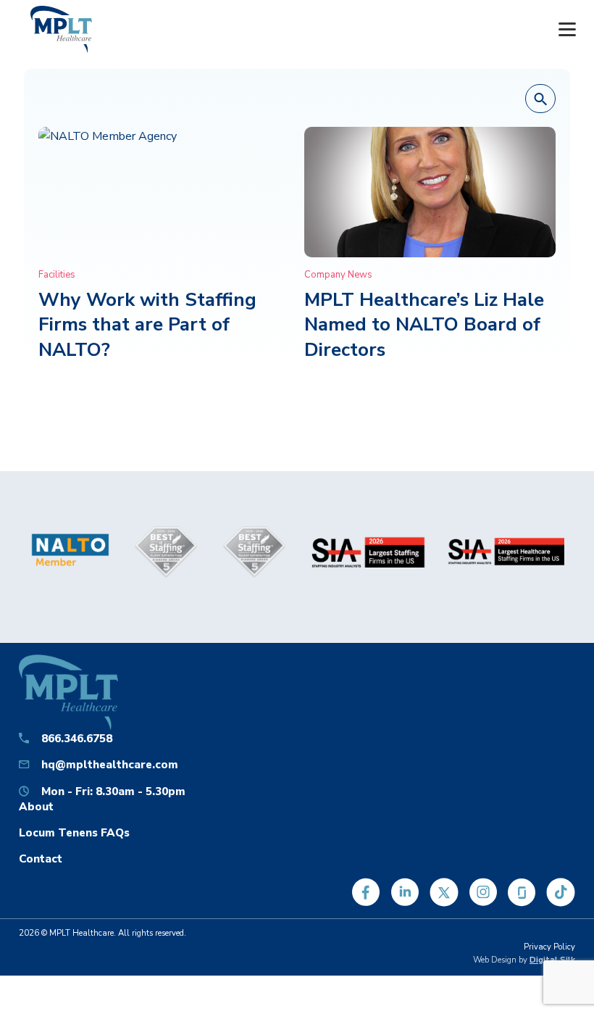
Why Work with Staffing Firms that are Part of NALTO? (147, 324)
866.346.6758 (76, 738)
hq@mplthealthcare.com (109, 764)
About (36, 806)
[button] (540, 99)
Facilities (56, 274)
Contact (40, 858)
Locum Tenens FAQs (74, 832)
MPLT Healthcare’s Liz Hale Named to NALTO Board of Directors (424, 324)
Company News (338, 274)
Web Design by (524, 960)
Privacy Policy (549, 947)
